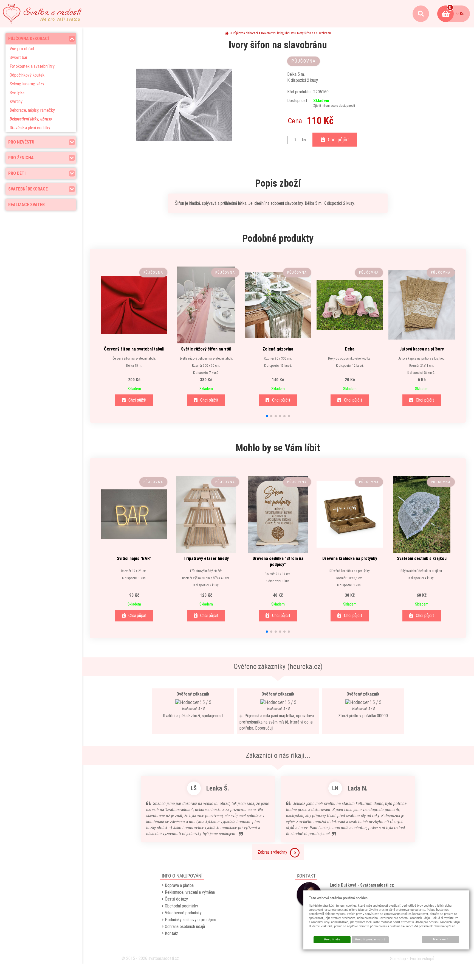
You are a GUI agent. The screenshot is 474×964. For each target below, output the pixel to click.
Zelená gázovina (278, 349)
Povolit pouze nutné (370, 939)
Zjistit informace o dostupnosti (334, 106)
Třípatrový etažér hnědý (206, 558)
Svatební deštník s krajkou (422, 558)
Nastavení (440, 939)
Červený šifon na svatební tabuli (134, 349)
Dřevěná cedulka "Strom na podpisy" (278, 561)
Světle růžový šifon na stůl (206, 349)
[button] (267, 416)
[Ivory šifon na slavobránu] (184, 105)
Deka (349, 349)
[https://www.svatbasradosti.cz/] (42, 13)
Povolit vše (332, 939)
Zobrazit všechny (272, 852)
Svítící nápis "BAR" (134, 558)
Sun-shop (398, 958)
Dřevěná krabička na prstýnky (349, 558)
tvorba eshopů (422, 958)
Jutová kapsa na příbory (421, 349)
